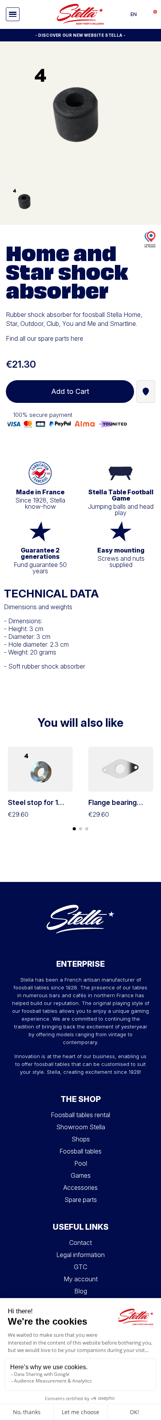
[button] (13, 14)
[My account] (143, 14)
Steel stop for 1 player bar (33, 806)
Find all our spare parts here (44, 338)
